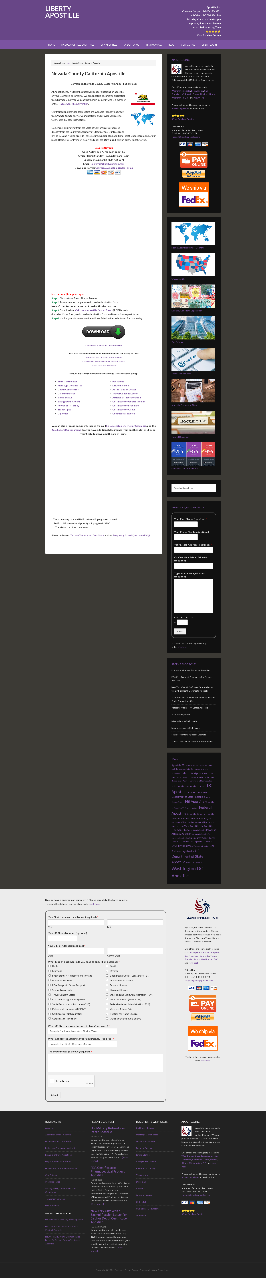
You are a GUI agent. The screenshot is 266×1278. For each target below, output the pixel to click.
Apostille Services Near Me (58, 1134)
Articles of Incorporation (126, 397)
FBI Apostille (194, 801)
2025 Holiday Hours (180, 714)
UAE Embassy (180, 845)
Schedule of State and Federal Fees (104, 357)
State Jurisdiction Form (104, 365)
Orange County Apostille (196, 830)
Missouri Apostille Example (184, 721)
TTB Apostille (207, 842)
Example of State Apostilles (58, 1154)
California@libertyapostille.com (107, 163)
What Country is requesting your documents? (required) (81, 1038)
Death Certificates (68, 389)
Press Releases (52, 1181)
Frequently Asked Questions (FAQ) (131, 535)
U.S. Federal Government (66, 429)
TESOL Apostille (196, 842)
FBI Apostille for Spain (190, 808)
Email (50, 956)
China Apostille (190, 786)
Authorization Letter (124, 389)
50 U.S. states (114, 425)
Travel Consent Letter (125, 393)
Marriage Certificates (70, 385)
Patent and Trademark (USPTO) (69, 1008)
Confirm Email (113, 956)
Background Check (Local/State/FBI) (129, 975)
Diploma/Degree (119, 989)
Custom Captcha (184, 617)
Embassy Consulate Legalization (186, 310)
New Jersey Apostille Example (185, 728)
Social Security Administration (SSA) (71, 1004)
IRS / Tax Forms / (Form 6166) (125, 999)
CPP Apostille (202, 786)
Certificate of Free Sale (125, 405)
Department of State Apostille (187, 796)
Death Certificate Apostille (197, 792)
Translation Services (181, 373)
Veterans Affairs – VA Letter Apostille (189, 707)
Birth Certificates (67, 381)
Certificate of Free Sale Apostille (191, 777)
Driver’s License (144, 1195)
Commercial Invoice (123, 413)
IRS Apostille (191, 814)
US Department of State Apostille (187, 856)
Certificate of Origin (123, 409)
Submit (180, 631)
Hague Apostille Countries (58, 1161)
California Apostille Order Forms (114, 167)
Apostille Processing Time (207, 27)
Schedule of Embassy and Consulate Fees (103, 361)
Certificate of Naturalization (67, 1013)
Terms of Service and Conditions (87, 535)
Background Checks (69, 401)
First (50, 927)
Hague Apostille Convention (73, 103)
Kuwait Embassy (199, 818)
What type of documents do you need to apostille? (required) (84, 961)
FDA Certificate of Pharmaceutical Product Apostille (108, 1171)
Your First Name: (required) (190, 519)
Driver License (120, 385)
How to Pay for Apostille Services (61, 1168)
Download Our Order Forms (184, 468)
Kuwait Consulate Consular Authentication (192, 741)
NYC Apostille (179, 829)
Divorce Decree (66, 393)
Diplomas (63, 413)
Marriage (57, 970)
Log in (167, 1270)
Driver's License (118, 985)
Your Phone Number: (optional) (192, 531)
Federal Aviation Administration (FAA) (130, 1004)
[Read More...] (97, 1204)
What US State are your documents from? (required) (79, 1025)
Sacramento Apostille (199, 834)
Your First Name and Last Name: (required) (73, 917)
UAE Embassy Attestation (199, 846)
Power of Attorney (68, 405)
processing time (179, 108)
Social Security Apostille (199, 837)
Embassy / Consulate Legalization (61, 1148)
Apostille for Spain (188, 769)
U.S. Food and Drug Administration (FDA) (131, 994)
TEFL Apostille (184, 842)
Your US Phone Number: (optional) (67, 933)
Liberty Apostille (62, 12)
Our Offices (177, 342)
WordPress (157, 1270)
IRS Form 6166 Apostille (205, 814)
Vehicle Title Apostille (194, 863)
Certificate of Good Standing (128, 401)
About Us (49, 1128)
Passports (118, 381)
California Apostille (193, 773)
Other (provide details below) (125, 1018)
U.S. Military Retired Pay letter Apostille (190, 670)
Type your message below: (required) (189, 575)
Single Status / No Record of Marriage (72, 975)
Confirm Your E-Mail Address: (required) (191, 559)
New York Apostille (189, 825)
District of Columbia (134, 425)
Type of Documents (181, 437)
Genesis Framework (141, 1270)
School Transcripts (62, 989)
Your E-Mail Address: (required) (193, 544)
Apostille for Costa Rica (194, 765)
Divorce (114, 970)
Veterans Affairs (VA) (121, 1008)
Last (109, 927)
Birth (55, 966)
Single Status (65, 397)
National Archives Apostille (195, 822)
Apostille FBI (178, 765)
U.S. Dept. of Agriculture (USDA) (69, 999)
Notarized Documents (121, 980)
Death (113, 966)
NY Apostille (206, 825)
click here (182, 647)
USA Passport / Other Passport (68, 985)
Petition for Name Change (123, 1013)
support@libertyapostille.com (205, 23)
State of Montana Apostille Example (188, 734)
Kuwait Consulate (180, 818)
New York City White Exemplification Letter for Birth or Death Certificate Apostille (63, 1240)
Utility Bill (141, 1202)
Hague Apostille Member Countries (188, 247)
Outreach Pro (121, 1270)
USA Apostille (178, 279)
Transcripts (64, 409)
